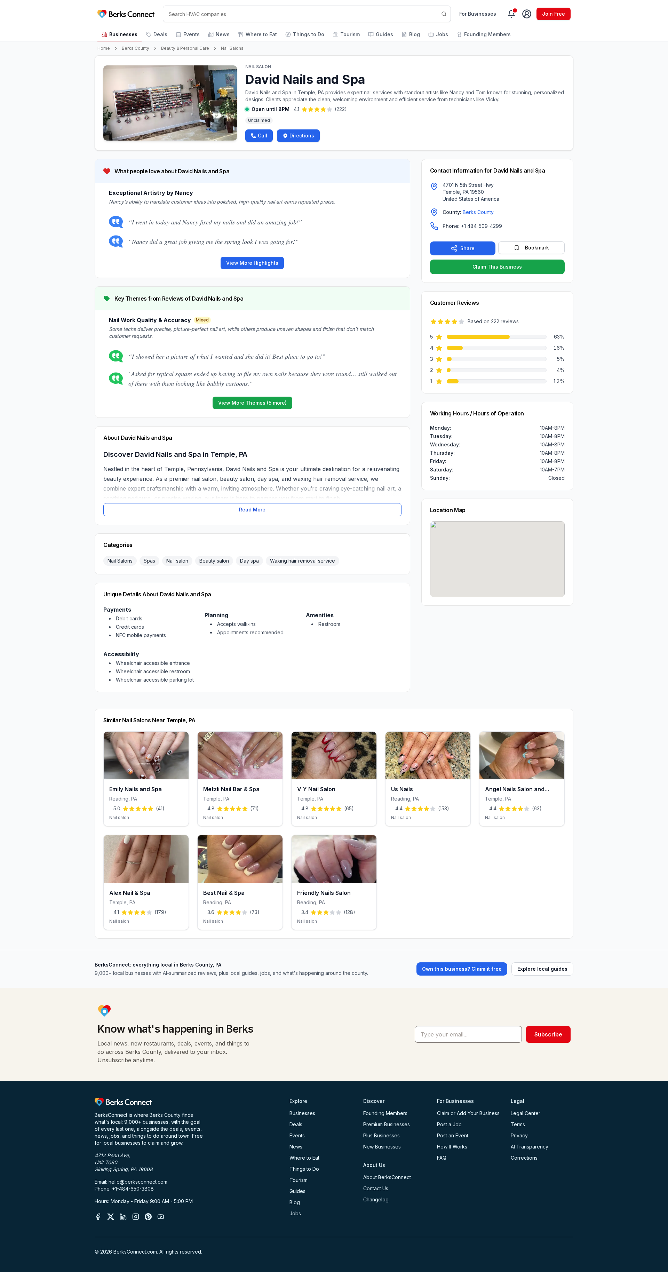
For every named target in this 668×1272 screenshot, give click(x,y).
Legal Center (525, 1113)
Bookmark (537, 248)
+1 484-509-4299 (481, 226)
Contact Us (375, 1188)
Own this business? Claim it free (462, 969)
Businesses (123, 34)
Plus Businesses (381, 1135)
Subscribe (548, 1034)
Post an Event (452, 1135)
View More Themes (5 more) (252, 403)
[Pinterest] (148, 1216)
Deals (160, 34)
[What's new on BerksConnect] (511, 14)
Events (191, 34)
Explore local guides (542, 969)
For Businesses (477, 14)
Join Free (553, 14)
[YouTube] (160, 1216)
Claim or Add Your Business (468, 1113)
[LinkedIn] (123, 1216)
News (223, 34)
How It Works (452, 1147)
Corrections (524, 1158)
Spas (149, 561)
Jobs (442, 34)
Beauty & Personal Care (185, 48)
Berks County (135, 48)
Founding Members (487, 34)
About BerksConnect (387, 1177)
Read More (252, 509)
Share (467, 248)
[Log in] (527, 14)
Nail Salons (232, 48)
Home (103, 48)
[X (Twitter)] (110, 1216)
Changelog (376, 1199)
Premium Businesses (386, 1124)
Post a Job (449, 1124)
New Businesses (382, 1147)
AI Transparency (529, 1147)
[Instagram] (135, 1216)
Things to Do (308, 34)
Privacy (519, 1135)
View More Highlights (252, 263)
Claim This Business (497, 267)
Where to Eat (261, 34)
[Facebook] (98, 1216)
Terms (518, 1124)
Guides (384, 34)
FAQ (441, 1158)
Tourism (350, 34)
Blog (414, 34)
